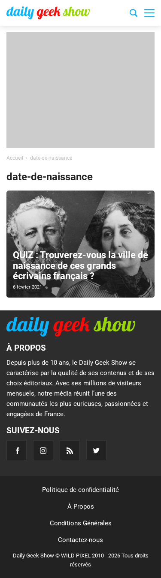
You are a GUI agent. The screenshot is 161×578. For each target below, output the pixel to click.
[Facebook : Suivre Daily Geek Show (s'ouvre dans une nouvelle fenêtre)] (16, 450)
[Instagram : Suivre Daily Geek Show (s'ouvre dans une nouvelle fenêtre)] (43, 450)
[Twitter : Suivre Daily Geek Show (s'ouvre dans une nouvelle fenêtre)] (96, 450)
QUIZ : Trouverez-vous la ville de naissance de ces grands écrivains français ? (80, 265)
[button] (149, 13)
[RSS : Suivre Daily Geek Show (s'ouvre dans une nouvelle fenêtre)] (70, 450)
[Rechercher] (133, 14)
